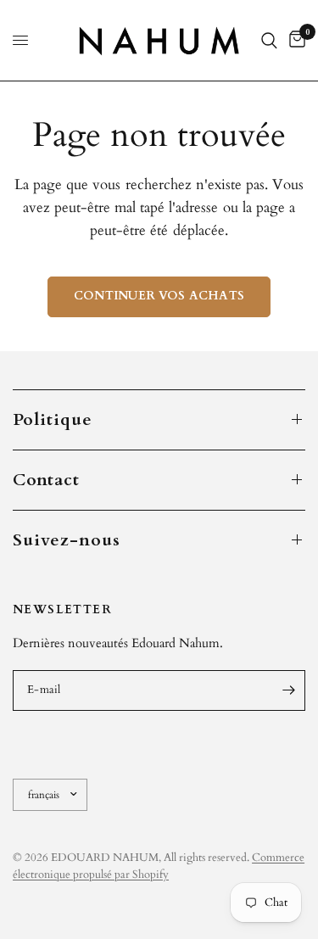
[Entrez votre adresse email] (288, 690)
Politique (52, 419)
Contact (46, 479)
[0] (294, 40)
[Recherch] (269, 40)
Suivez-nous (66, 539)
